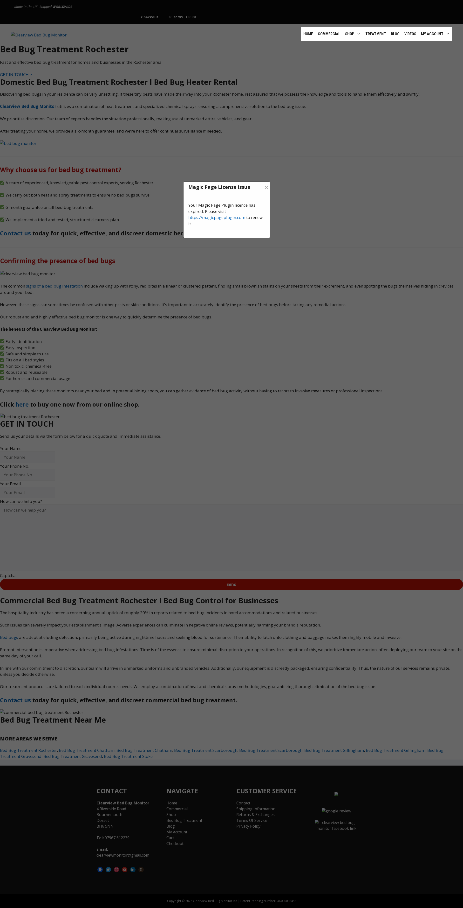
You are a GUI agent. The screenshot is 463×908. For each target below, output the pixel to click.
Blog (395, 34)
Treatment (375, 34)
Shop (349, 34)
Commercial (329, 34)
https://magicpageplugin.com (216, 217)
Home (308, 34)
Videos (410, 34)
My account (432, 34)
